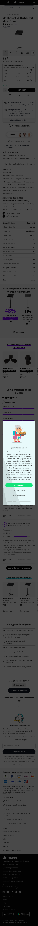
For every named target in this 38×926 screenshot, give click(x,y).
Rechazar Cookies (19, 491)
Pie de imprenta (11, 501)
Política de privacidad (25, 501)
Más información (19, 496)
